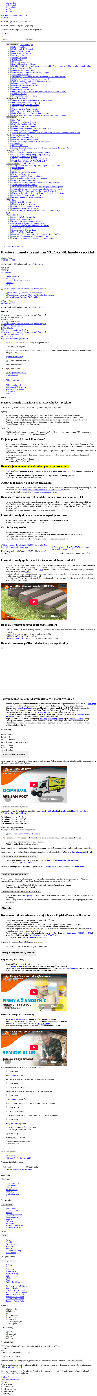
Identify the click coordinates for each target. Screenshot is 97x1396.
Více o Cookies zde (15, 1367)
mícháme (14, 1123)
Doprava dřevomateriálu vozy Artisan (14, 807)
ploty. (27, 572)
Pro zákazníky (7, 1204)
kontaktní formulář (76, 866)
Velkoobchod (11, 5)
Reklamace (10, 1246)
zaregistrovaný (17, 1019)
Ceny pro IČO (11, 3)
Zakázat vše (5, 1377)
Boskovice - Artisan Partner (16, 1290)
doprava (13, 1075)
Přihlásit (32, 1167)
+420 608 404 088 (14, 15)
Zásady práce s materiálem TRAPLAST (21, 638)
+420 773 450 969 (50, 935)
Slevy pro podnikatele (14, 1215)
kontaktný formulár (38, 937)
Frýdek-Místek (11, 1271)
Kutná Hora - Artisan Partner (16, 1292)
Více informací (77, 1361)
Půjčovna (9, 1221)
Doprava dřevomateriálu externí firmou (15, 875)
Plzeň (73, 811)
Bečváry (79, 811)
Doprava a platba (12, 1211)
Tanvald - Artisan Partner (15, 1299)
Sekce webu (6, 1179)
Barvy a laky (11, 150)
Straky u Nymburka (50, 811)
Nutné (6, 1382)
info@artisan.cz (37, 264)
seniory (61, 719)
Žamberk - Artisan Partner (15, 1301)
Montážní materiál (13, 163)
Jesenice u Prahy (12, 1274)
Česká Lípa (21, 813)
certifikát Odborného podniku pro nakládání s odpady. (43, 490)
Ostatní (4, 1236)
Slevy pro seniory (44, 1024)
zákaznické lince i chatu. (40, 712)
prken (41, 570)
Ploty (8, 200)
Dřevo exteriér (11, 118)
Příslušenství (10, 278)
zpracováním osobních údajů (23, 1169)
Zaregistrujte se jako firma (16, 966)
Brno (61, 811)
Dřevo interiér (11, 98)
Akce (8, 213)
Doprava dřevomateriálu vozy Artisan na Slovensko (19, 856)
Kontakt (9, 11)
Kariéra (8, 9)
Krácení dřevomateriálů (14, 1225)
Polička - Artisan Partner (15, 1295)
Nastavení (5, 1379)
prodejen (14, 1099)
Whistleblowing (12, 1253)
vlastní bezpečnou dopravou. (28, 708)
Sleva (8, 285)
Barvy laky (10, 1192)
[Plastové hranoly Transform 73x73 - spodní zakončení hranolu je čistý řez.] (74, 549)
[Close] (2, 1148)
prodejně (30, 895)
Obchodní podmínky (13, 1251)
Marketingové (9, 1387)
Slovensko (9, 283)
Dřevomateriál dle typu (14, 246)
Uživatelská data (10, 1389)
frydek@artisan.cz (35, 935)
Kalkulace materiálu (13, 1228)
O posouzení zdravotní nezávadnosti (43, 492)
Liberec (12, 813)
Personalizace (9, 1391)
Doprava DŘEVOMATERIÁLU (18, 281)
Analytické (8, 1384)
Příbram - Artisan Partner (15, 1297)
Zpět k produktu (7, 272)
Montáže (9, 1219)
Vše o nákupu (11, 7)
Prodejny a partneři (8, 1261)
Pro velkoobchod (12, 1244)
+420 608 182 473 (84, 933)
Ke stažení (9, 1248)
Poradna (9, 1213)
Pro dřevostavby (12, 135)
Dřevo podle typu (12, 45)
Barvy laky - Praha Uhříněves (17, 1286)
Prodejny (10, 215)
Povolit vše (14, 1379)
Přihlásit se (5, 34)
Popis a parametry (12, 276)
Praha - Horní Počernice (15, 1282)
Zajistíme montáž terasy (14, 357)
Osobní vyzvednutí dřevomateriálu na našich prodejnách (21, 891)
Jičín (7, 1276)
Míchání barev (11, 1223)
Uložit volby (6, 1394)
